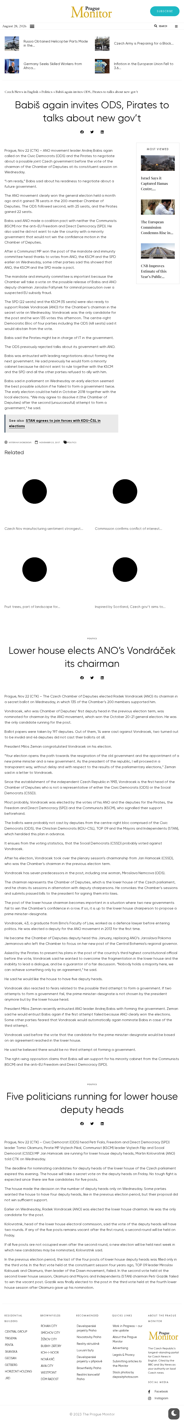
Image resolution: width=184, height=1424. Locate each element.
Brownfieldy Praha (89, 1368)
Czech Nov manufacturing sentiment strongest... (43, 528)
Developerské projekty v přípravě (89, 1359)
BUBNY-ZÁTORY (51, 1346)
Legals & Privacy (124, 1355)
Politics (72, 442)
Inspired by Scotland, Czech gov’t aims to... (130, 607)
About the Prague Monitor (125, 1339)
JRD (7, 1378)
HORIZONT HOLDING (18, 1371)
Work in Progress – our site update (127, 1328)
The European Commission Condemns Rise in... (157, 227)
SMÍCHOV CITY (50, 1332)
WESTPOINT (49, 1372)
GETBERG (11, 1365)
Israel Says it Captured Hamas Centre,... (154, 183)
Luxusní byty (85, 1350)
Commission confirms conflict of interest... (128, 528)
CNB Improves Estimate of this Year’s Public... (153, 271)
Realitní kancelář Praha (88, 1377)
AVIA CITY (47, 1366)
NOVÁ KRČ (48, 1359)
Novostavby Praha (89, 1337)
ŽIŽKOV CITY (49, 1339)
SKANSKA (11, 1351)
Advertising (120, 1348)
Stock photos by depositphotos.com (125, 1375)
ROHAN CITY (49, 1326)
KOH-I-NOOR (50, 1352)
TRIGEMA (11, 1338)
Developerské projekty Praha (86, 1328)
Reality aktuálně (88, 1344)
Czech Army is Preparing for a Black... (144, 43)
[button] (165, 11)
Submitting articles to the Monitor (127, 1364)
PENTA (9, 1345)
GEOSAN (10, 1358)
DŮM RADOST (50, 1379)
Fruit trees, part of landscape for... (32, 607)
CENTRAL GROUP (16, 1331)
